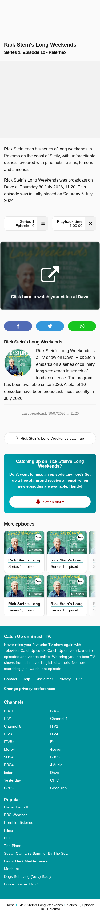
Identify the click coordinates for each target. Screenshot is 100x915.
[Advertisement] (50, 99)
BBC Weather (15, 815)
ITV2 (54, 726)
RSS (79, 679)
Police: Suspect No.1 (21, 884)
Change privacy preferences (29, 688)
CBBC (9, 788)
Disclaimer (44, 679)
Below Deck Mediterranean (27, 861)
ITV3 (8, 734)
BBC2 (55, 711)
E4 (52, 742)
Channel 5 (12, 726)
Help (26, 679)
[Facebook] (18, 326)
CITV (54, 780)
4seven (56, 749)
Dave (54, 772)
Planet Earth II (16, 807)
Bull (7, 838)
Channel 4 (58, 718)
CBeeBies (58, 788)
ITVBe (9, 742)
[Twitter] (50, 326)
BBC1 (9, 711)
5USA (9, 757)
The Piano (12, 845)
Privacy (64, 679)
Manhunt (11, 869)
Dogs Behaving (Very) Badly (27, 876)
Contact (10, 679)
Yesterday (12, 780)
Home (10, 905)
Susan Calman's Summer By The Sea (36, 853)
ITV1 (8, 718)
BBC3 (55, 757)
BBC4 (9, 765)
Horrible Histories (18, 822)
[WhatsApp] (82, 326)
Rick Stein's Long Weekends (33, 342)
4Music (56, 765)
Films (8, 830)
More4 (9, 749)
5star (8, 772)
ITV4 (54, 734)
